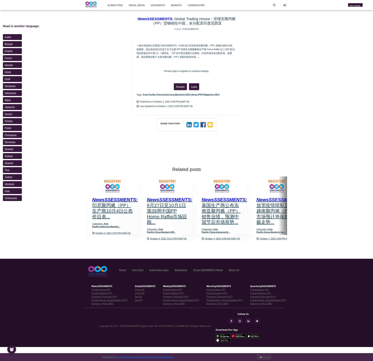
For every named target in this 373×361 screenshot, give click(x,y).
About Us (234, 270)
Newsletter (181, 270)
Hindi (7, 79)
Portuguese (11, 135)
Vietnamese (11, 198)
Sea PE (138, 296)
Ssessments (158, 5)
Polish (8, 128)
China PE (140, 289)
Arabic (8, 37)
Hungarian (10, 86)
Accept (266, 357)
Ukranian (9, 184)
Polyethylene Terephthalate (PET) (109, 300)
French (8, 58)
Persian (9, 121)
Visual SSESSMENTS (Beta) (208, 270)
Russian (9, 149)
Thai (7, 170)
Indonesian (10, 93)
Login (194, 86)
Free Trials (138, 270)
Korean (8, 114)
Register (180, 86)
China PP (140, 293)
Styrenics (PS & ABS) (102, 303)
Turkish (8, 177)
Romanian (10, 142)
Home (122, 270)
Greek (8, 72)
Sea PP (138, 300)
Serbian (9, 156)
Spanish (9, 163)
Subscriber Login (159, 270)
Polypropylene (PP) (101, 293)
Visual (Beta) (137, 5)
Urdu (7, 191)
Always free (115, 5)
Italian (8, 100)
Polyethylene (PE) (100, 289)
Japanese (10, 107)
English (9, 51)
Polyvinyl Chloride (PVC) (104, 296)
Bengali (9, 44)
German (9, 65)
